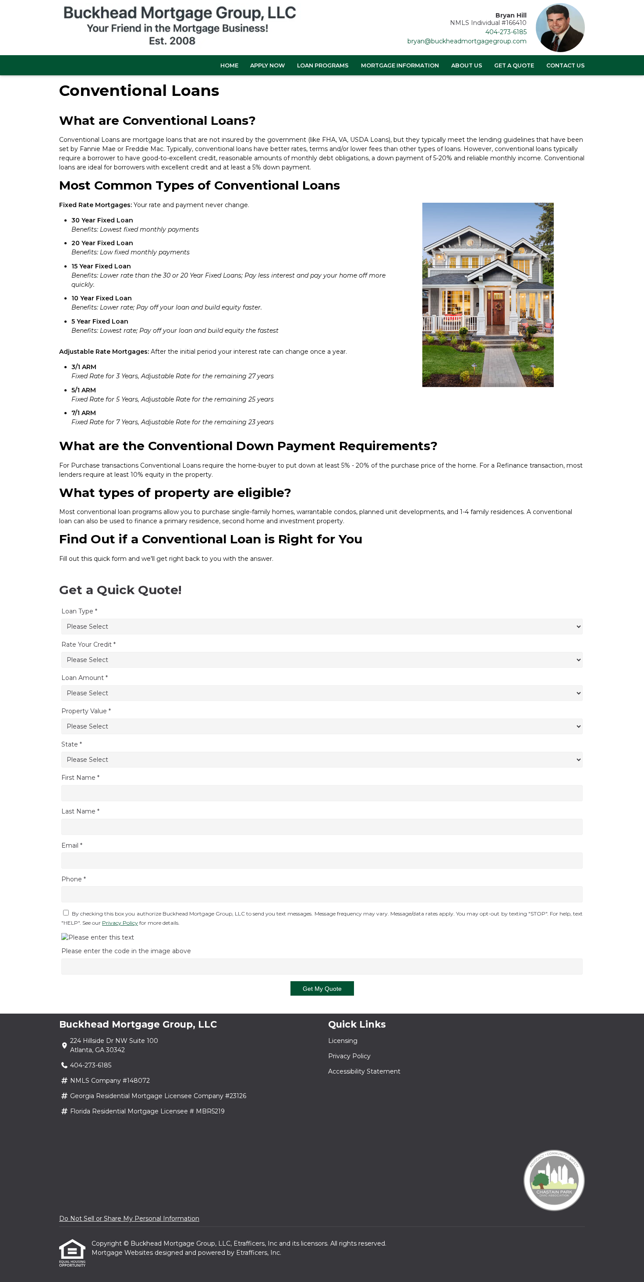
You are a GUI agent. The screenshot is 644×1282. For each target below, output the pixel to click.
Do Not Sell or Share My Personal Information (129, 1218)
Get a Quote (514, 65)
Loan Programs (323, 65)
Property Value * (86, 711)
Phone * (73, 879)
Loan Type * (79, 611)
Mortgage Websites (123, 1253)
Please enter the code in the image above (126, 951)
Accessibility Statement (364, 1071)
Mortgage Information (400, 65)
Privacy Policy (120, 922)
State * (71, 744)
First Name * (80, 778)
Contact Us (565, 65)
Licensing (342, 1041)
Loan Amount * (84, 678)
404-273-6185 (506, 32)
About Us (466, 65)
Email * (71, 845)
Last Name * (80, 811)
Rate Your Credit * (88, 644)
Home (229, 65)
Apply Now (267, 65)
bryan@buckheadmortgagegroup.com (467, 41)
